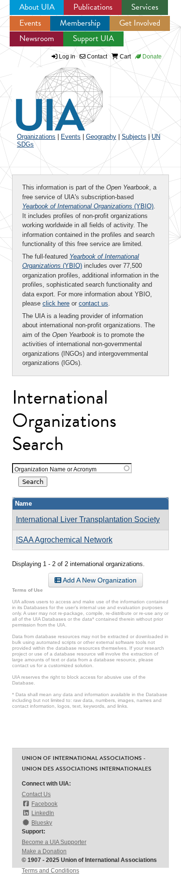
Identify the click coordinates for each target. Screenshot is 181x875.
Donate (151, 56)
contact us (93, 303)
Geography (101, 136)
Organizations (36, 136)
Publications (92, 7)
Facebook (44, 804)
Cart (124, 56)
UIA (48, 93)
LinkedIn (42, 813)
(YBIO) (87, 206)
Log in (67, 56)
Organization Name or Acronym (55, 469)
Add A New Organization (99, 580)
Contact (96, 56)
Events (30, 23)
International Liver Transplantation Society (88, 519)
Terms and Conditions (50, 870)
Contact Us (36, 794)
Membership (80, 23)
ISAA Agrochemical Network (64, 540)
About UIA (37, 7)
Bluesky (41, 822)
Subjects (134, 136)
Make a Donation (44, 851)
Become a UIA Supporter (54, 842)
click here (56, 303)
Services (144, 7)
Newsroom (36, 38)
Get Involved (139, 23)
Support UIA (93, 38)
